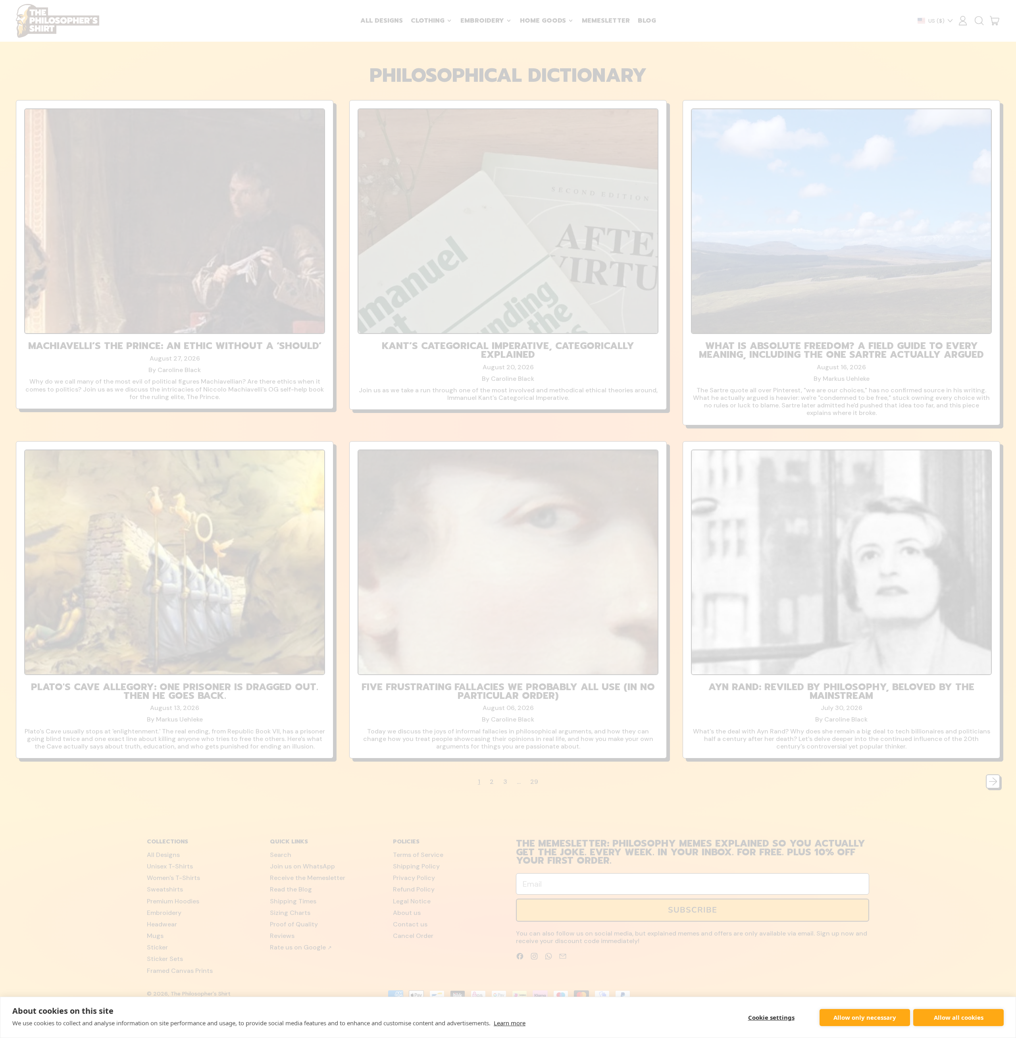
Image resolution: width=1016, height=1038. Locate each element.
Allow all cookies (958, 1017)
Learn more (509, 1023)
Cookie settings (771, 1017)
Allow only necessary (864, 1017)
